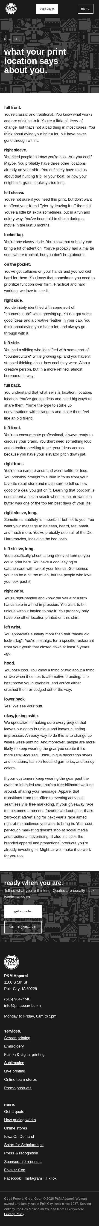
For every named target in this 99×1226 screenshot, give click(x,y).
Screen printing (17, 1038)
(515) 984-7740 (17, 999)
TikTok (51, 1178)
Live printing (14, 1071)
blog (17, 39)
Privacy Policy (14, 1214)
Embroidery (14, 1046)
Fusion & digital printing (24, 1054)
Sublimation (14, 1063)
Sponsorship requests (23, 1162)
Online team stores (20, 1079)
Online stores (15, 1128)
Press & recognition (21, 1153)
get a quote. (47, 8)
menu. (85, 8)
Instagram (33, 1178)
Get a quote (14, 1111)
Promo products (18, 1088)
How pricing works (20, 1120)
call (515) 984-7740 (23, 927)
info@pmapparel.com (22, 1005)
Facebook (12, 1178)
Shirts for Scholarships (24, 1145)
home (8, 39)
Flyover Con (14, 1170)
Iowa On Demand (19, 1136)
